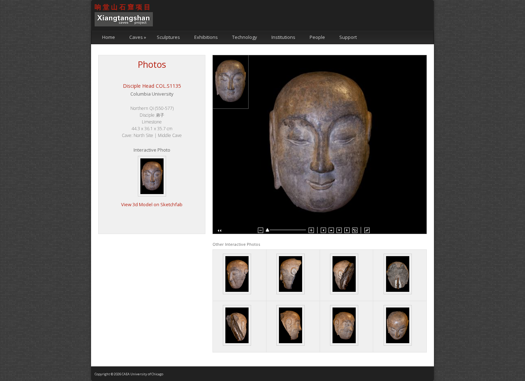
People (317, 37)
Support (348, 37)
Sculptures (168, 37)
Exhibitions (206, 37)
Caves (137, 37)
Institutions (283, 37)
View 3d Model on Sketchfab (151, 204)
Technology (244, 37)
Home (108, 37)
